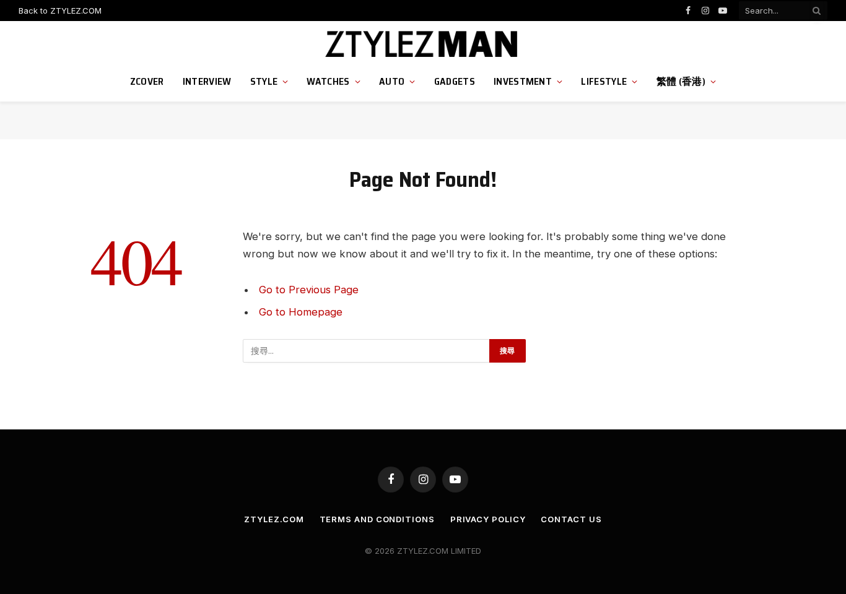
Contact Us (571, 519)
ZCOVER (147, 81)
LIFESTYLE (604, 81)
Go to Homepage (300, 312)
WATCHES (328, 81)
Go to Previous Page (309, 289)
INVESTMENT (523, 81)
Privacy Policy (488, 519)
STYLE (264, 81)
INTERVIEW (207, 81)
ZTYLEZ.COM (273, 519)
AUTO (391, 81)
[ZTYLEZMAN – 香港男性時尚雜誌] (423, 44)
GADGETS (454, 81)
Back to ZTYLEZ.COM (60, 10)
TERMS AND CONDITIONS (377, 519)
